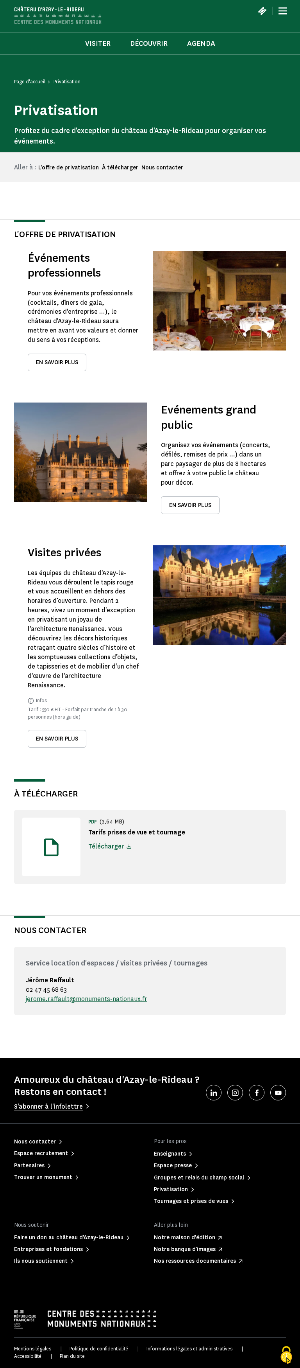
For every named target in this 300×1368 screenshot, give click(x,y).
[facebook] (256, 1092)
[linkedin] (213, 1092)
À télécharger (120, 167)
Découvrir (149, 43)
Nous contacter (162, 167)
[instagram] (235, 1092)
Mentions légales (32, 1348)
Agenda (201, 43)
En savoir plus (57, 362)
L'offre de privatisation (68, 167)
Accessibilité (27, 1356)
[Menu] (283, 11)
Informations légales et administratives (189, 1348)
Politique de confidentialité (99, 1348)
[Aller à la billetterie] (262, 11)
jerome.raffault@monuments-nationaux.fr (86, 999)
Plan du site (72, 1356)
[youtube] (278, 1092)
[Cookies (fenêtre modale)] (286, 1355)
